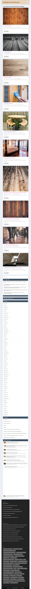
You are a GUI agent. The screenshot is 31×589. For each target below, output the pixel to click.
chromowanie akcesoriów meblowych (9, 550)
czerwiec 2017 (6, 402)
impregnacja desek (6, 557)
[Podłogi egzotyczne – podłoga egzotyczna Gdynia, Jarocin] (15, 178)
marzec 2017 (5, 406)
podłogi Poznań (19, 575)
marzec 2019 (5, 388)
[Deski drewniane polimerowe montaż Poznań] (15, 259)
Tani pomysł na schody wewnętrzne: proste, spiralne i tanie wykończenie (13, 538)
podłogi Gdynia (5, 575)
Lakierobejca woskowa (8, 103)
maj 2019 (5, 384)
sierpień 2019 (5, 378)
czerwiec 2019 (6, 382)
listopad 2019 (6, 372)
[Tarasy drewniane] (15, 42)
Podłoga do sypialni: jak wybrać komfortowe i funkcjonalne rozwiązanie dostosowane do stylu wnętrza (16, 446)
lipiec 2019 (5, 380)
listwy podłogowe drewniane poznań (21, 563)
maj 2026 (5, 305)
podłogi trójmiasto (6, 577)
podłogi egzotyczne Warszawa (19, 573)
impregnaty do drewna (18, 559)
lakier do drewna (6, 561)
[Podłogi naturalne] (15, 67)
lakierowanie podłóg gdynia (22, 561)
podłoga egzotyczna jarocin (8, 568)
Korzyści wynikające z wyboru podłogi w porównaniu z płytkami (15, 495)
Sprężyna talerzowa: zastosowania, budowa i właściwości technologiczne (16, 463)
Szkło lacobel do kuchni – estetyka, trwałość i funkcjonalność (11, 530)
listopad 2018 (6, 396)
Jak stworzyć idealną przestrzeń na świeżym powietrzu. (11, 532)
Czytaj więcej (6, 31)
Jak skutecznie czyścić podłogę (7, 507)
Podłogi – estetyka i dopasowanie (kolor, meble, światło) (12, 429)
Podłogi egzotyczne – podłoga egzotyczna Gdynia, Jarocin (15, 192)
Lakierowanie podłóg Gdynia (9, 157)
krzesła (24, 559)
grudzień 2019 (6, 370)
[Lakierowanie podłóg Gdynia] (15, 148)
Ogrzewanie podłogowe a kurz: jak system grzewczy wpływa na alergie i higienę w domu (15, 282)
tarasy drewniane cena (14, 582)
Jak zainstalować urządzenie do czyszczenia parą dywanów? (11, 509)
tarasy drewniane (6, 582)
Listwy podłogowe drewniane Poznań (11, 449)
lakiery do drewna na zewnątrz (8, 563)
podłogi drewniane (6, 570)
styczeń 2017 (5, 410)
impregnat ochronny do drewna (8, 559)
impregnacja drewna (13, 557)
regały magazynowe (21, 579)
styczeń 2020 (5, 368)
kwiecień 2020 (6, 362)
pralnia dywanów (6, 579)
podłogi (15, 568)
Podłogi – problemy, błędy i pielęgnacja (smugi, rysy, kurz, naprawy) (13, 435)
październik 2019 (6, 374)
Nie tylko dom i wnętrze (7, 421)
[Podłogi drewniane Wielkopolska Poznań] (15, 209)
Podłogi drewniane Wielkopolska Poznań (11, 218)
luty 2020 (5, 366)
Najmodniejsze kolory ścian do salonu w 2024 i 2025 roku (11, 540)
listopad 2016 (6, 414)
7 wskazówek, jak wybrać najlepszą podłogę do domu (10, 517)
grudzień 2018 (6, 394)
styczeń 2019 (5, 392)
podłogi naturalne (12, 575)
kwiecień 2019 (6, 386)
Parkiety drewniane (7, 25)
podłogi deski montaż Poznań (22, 568)
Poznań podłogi (21, 577)
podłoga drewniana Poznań (7, 566)
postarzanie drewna (14, 577)
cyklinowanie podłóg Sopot (18, 554)
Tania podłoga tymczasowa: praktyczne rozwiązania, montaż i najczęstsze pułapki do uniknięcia (14, 285)
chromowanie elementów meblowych (9, 552)
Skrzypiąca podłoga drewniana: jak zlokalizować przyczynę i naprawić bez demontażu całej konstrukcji (14, 293)
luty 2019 (5, 390)
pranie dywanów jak (13, 579)
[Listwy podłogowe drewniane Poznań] (15, 235)
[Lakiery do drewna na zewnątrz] (15, 121)
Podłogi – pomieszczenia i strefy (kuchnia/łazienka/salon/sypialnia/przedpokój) (15, 433)
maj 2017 (5, 404)
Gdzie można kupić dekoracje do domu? (12, 452)
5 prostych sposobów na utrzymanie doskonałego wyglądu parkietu (12, 511)
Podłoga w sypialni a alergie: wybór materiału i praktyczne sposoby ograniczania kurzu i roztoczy (15, 456)
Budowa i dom (15, 53)
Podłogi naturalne (7, 77)
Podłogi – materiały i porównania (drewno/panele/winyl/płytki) (12, 431)
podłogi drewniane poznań (15, 570)
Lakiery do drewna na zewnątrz (10, 131)
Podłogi (14, 27)
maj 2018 (5, 400)
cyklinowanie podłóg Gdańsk (21, 552)
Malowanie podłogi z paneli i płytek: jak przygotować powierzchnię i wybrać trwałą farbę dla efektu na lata (15, 290)
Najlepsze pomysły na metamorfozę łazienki (10, 466)
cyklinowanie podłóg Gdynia (7, 554)
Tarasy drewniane (7, 52)
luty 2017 (5, 408)
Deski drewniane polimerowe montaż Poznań (12, 267)
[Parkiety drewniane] (15, 16)
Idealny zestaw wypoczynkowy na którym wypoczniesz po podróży (12, 536)
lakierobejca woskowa (13, 561)
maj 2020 (5, 360)
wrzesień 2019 (6, 376)
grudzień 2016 (6, 412)
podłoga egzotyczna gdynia (17, 566)
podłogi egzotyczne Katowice (8, 573)
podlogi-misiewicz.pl (7, 27)
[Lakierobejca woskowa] (15, 93)
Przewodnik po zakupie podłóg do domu (12, 442)
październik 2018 (6, 398)
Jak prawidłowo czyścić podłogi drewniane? (9, 513)
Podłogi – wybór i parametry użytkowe (9, 437)
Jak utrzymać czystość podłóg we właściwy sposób (10, 505)
